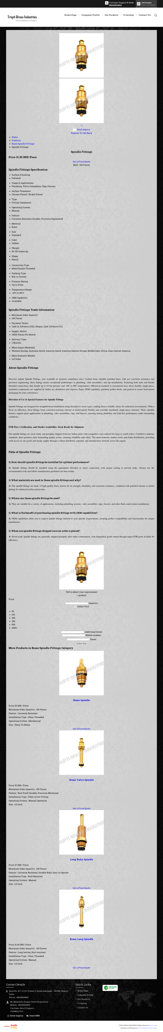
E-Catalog (128, 15)
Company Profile (91, 15)
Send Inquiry (83, 129)
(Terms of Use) (153, 1025)
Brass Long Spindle (81, 939)
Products (16, 140)
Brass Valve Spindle (81, 779)
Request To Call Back (81, 133)
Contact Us (145, 15)
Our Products (111, 15)
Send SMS (35, 1015)
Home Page (70, 15)
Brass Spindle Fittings (23, 143)
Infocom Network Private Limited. (147, 1028)
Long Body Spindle (81, 859)
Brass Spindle (81, 700)
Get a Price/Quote (81, 161)
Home (15, 137)
